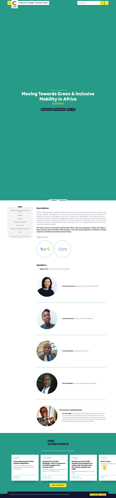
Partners (20, 215)
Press (20, 232)
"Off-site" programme (20, 222)
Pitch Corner (20, 225)
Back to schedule (58, 103)
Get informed (22, 3)
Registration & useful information (20, 229)
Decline (95, 494)
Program (20, 218)
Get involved (38, 3)
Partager (54, 200)
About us (45, 3)
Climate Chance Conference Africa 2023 (20, 211)
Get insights (30, 3)
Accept (103, 494)
